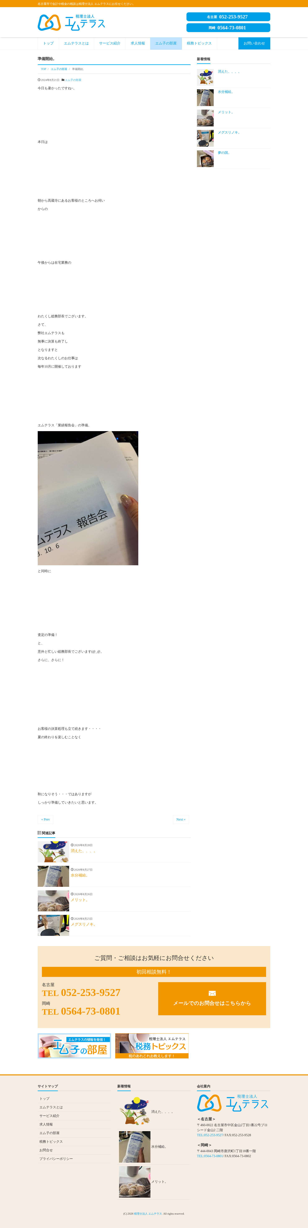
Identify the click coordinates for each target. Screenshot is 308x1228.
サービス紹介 (109, 43)
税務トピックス (199, 43)
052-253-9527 (227, 16)
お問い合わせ (254, 43)
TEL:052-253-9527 (210, 1135)
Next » (180, 819)
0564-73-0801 (227, 27)
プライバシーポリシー (56, 1159)
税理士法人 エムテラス (148, 1213)
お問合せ (46, 1150)
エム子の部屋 (166, 43)
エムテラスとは (76, 43)
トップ (48, 43)
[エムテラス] (71, 22)
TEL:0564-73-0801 (210, 1156)
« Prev (45, 819)
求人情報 (138, 43)
